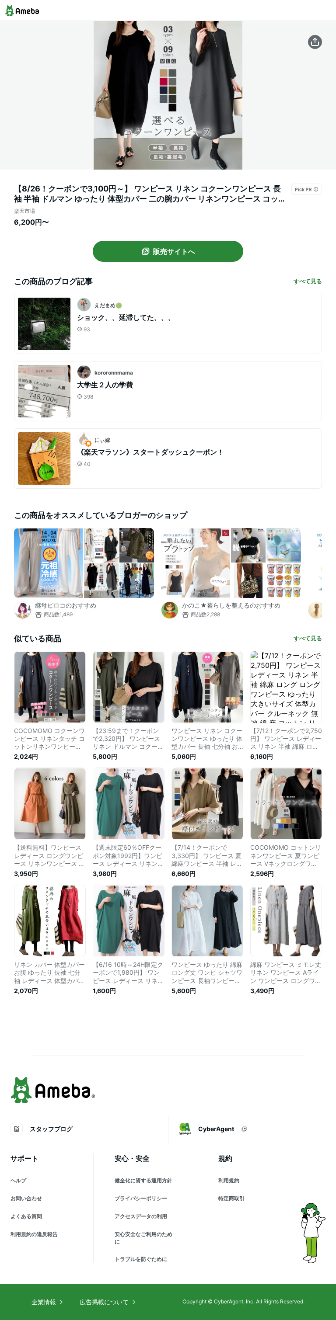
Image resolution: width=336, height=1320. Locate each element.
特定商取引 (231, 1198)
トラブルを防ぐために (141, 1259)
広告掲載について (104, 1302)
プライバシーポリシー (141, 1198)
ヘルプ (18, 1180)
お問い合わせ (26, 1198)
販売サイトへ (174, 251)
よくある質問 (26, 1216)
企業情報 (44, 1302)
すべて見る (308, 281)
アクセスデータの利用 (141, 1216)
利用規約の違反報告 (34, 1234)
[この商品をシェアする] (315, 42)
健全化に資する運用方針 (143, 1180)
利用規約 (228, 1180)
